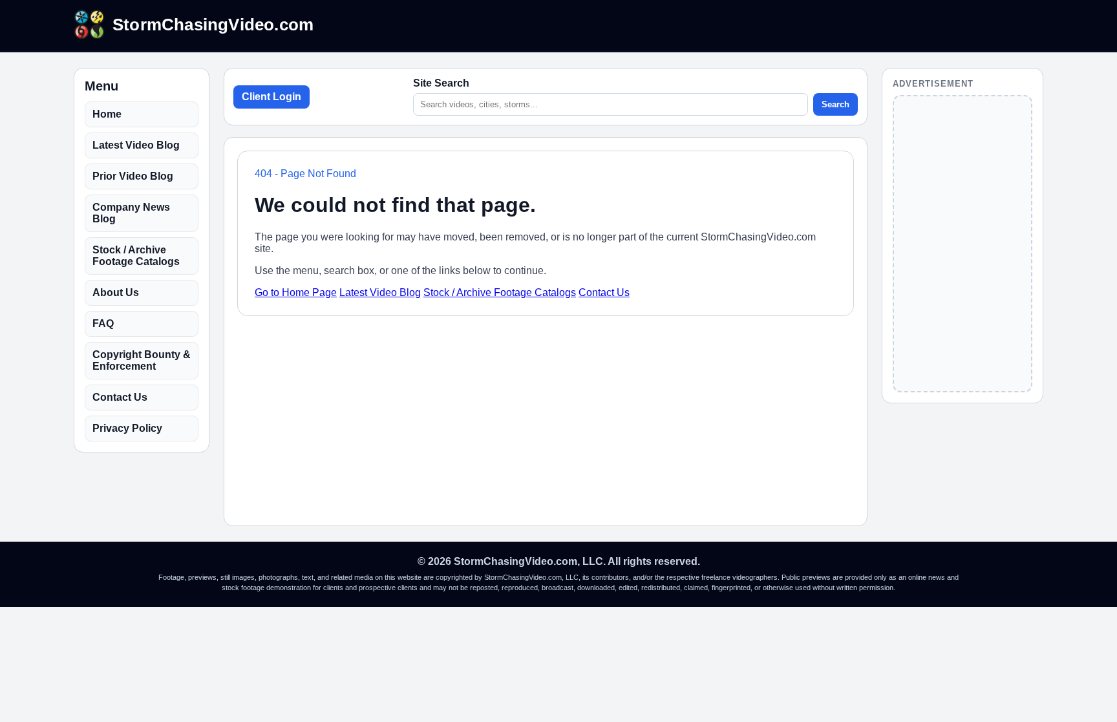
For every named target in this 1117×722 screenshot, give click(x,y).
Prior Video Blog (132, 176)
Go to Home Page (296, 292)
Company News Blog (131, 213)
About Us (115, 292)
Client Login (271, 96)
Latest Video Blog (136, 145)
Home (107, 114)
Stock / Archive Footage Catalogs (136, 255)
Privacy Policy (127, 428)
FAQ (103, 323)
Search (835, 104)
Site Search (441, 83)
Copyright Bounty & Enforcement (141, 360)
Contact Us (119, 397)
